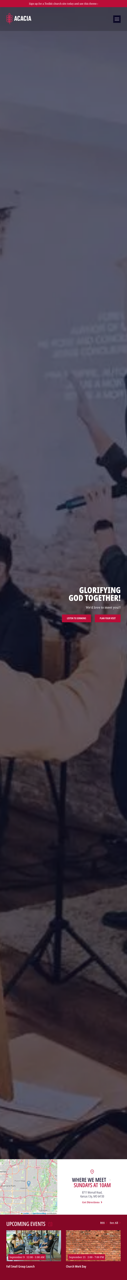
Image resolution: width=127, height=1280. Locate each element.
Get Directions (91, 1202)
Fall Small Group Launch (20, 1266)
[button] (29, 1184)
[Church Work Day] (93, 1246)
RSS (102, 1222)
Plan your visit (108, 618)
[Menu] (117, 19)
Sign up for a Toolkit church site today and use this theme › (63, 3)
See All (114, 1222)
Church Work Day (76, 1266)
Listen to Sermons (76, 618)
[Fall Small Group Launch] (33, 1246)
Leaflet (26, 1213)
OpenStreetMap (39, 1213)
